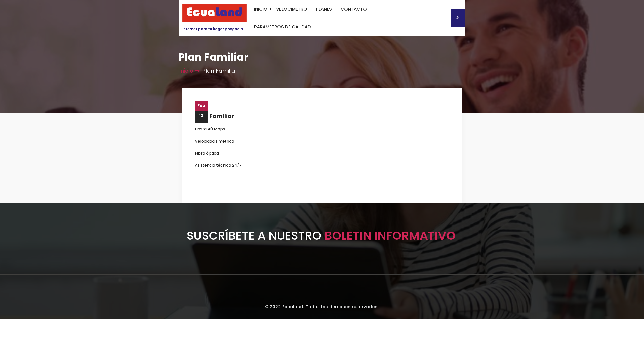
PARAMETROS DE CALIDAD (282, 27)
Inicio (186, 70)
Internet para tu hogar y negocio (212, 28)
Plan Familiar (214, 116)
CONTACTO (354, 9)
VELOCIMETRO (291, 9)
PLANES (324, 9)
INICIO (260, 9)
